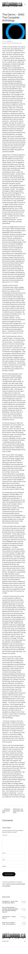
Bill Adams (9, 41)
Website (4, 866)
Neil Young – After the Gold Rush (6, 810)
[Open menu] (25, 4)
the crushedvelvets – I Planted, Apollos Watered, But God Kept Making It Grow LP (10, 910)
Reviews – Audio (10, 43)
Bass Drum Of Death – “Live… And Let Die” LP (9, 923)
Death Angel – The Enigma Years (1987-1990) (18, 810)
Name (4, 853)
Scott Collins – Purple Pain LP (9, 917)
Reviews (4, 43)
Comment (5, 835)
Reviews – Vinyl (18, 43)
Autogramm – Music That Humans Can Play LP (10, 902)
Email (3, 859)
